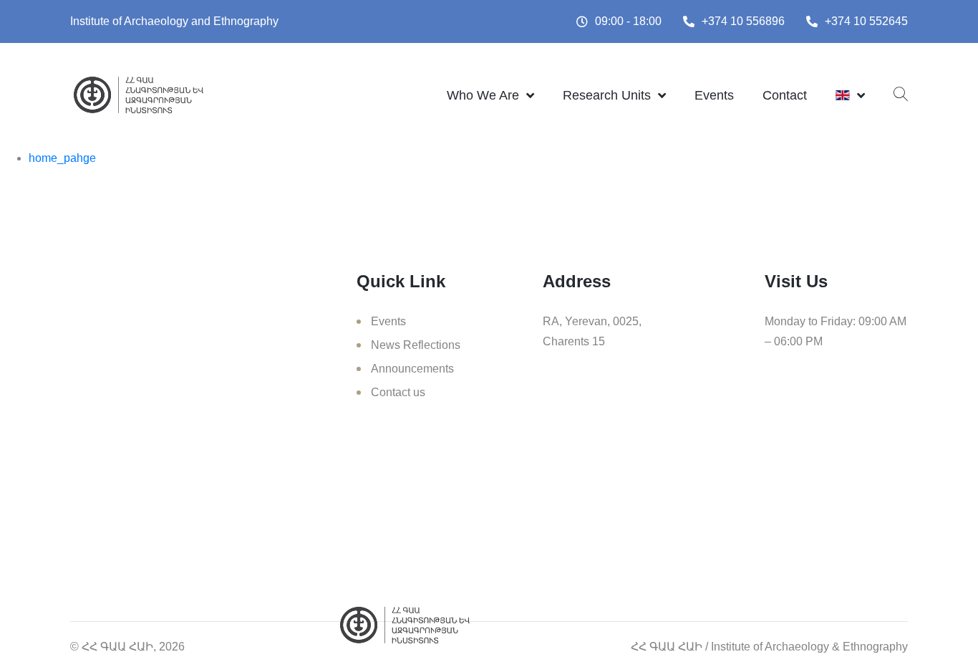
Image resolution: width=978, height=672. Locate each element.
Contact (784, 95)
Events (714, 95)
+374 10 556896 (743, 21)
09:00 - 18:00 (628, 21)
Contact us (398, 392)
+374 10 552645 (866, 21)
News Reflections (415, 345)
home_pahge (62, 158)
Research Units (607, 95)
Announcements (412, 369)
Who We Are (483, 95)
